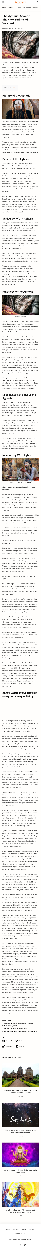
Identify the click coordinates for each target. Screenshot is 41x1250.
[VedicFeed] (20, 2)
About (8, 1229)
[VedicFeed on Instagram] (20, 1245)
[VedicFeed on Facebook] (16, 1245)
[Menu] (3, 2)
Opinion (10, 7)
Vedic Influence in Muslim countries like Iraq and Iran (21, 1031)
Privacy (16, 1229)
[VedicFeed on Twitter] (25, 1245)
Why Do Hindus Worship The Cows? (15, 1028)
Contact (32, 1229)
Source (29, 482)
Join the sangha (20, 1233)
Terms (24, 1229)
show (13, 87)
